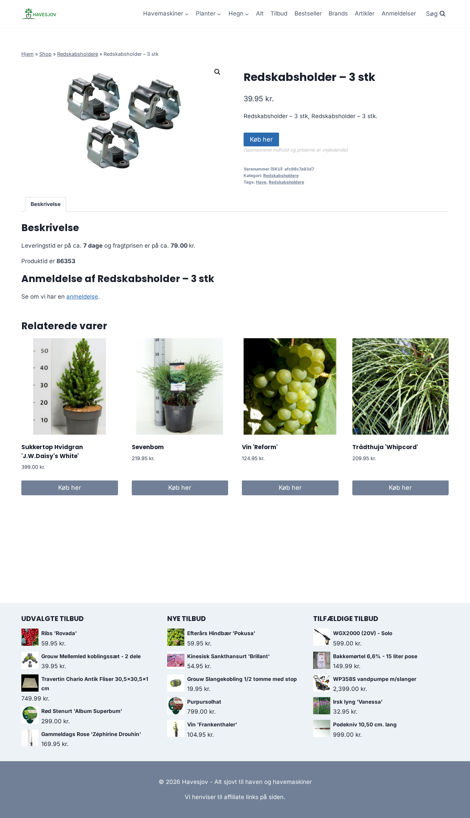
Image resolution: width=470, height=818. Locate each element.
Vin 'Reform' (260, 447)
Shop (45, 54)
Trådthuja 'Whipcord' (385, 447)
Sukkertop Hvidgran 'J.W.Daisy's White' (52, 451)
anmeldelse (82, 296)
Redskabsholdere (77, 54)
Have (261, 182)
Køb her (261, 139)
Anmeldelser (399, 13)
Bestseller (308, 13)
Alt (260, 13)
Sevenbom (148, 447)
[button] (217, 72)
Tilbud (278, 13)
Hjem (27, 54)
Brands (338, 13)
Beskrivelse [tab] (46, 204)
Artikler (364, 13)
